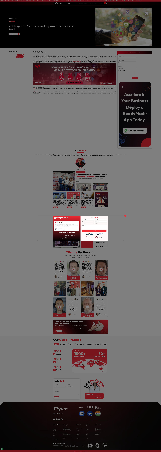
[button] (61, 230)
